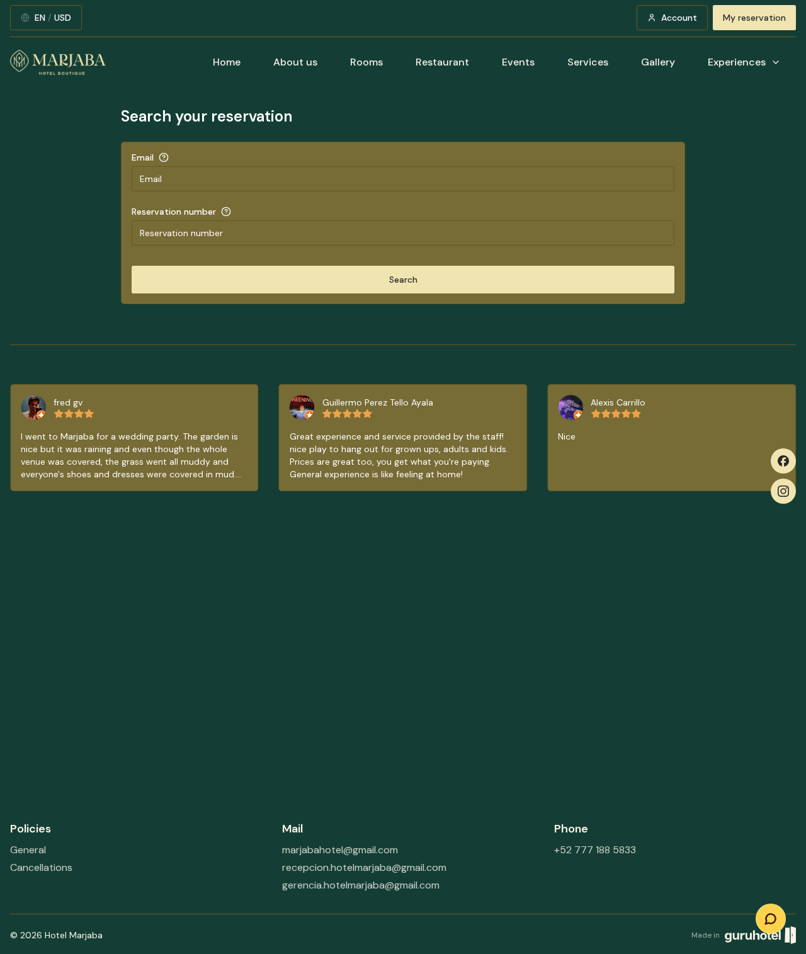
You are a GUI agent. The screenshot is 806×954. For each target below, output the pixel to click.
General (28, 849)
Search (403, 279)
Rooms (366, 62)
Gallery (658, 62)
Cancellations (41, 867)
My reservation (754, 17)
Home (227, 62)
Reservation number (174, 211)
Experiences (737, 62)
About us (295, 62)
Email (143, 157)
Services (587, 62)
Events (518, 62)
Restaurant (442, 62)
